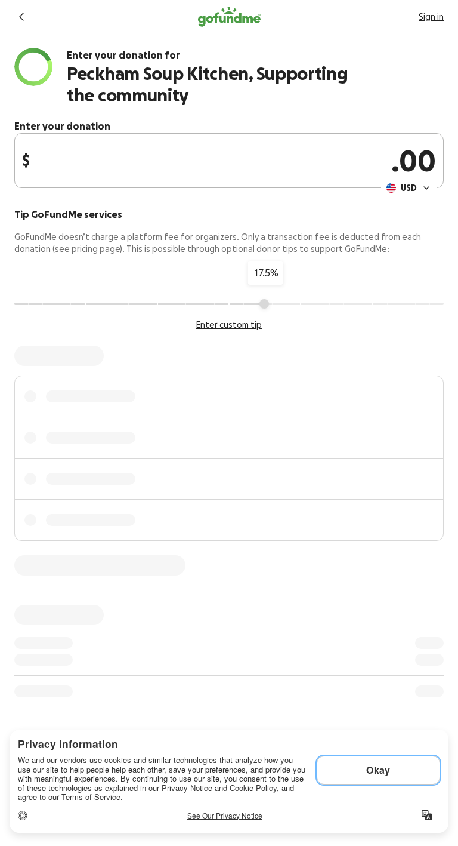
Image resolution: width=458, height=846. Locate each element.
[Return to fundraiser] (21, 17)
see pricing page (87, 249)
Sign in (431, 16)
